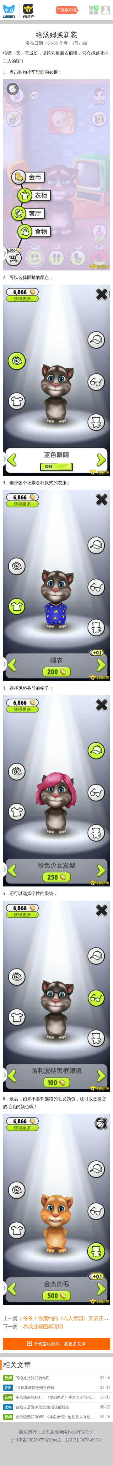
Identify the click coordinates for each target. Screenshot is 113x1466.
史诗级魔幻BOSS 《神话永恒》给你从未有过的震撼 (59, 1417)
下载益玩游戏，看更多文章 (59, 1343)
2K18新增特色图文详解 (35, 1387)
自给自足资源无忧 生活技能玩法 (42, 1407)
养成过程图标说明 (43, 1326)
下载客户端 (66, 10)
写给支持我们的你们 (33, 1378)
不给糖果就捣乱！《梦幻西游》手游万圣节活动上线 (59, 1397)
